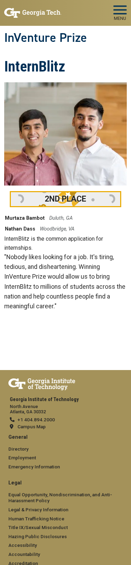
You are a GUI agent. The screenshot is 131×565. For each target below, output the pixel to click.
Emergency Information (34, 466)
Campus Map (31, 426)
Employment (22, 457)
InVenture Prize (45, 37)
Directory (18, 449)
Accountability (24, 554)
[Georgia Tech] (41, 383)
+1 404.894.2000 (36, 419)
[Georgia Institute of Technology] (32, 10)
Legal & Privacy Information (38, 509)
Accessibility (22, 545)
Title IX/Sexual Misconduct (38, 527)
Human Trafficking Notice (36, 518)
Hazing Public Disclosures (37, 536)
